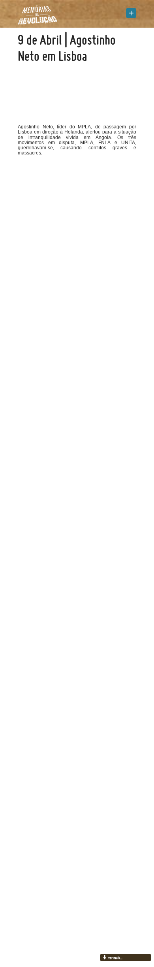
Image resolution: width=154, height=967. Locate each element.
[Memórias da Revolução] (37, 14)
